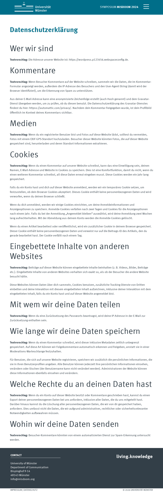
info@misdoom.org (23, 479)
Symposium (119, 7)
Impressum (16, 490)
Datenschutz (30, 490)
